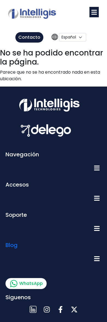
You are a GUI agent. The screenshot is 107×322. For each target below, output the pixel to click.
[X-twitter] (74, 310)
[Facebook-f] (60, 310)
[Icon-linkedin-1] (33, 310)
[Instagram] (47, 310)
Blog (11, 245)
